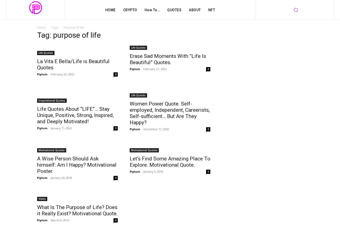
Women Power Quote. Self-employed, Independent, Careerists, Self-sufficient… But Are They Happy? (170, 113)
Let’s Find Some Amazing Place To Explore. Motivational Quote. (170, 162)
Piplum (42, 74)
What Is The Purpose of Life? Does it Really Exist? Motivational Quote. (77, 210)
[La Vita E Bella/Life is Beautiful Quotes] (77, 50)
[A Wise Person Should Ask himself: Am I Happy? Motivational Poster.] (77, 147)
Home (41, 27)
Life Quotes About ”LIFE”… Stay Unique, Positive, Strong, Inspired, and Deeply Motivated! (75, 115)
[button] (295, 10)
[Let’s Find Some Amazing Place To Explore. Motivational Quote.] (170, 147)
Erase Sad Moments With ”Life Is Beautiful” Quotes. (168, 59)
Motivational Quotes (52, 150)
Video (42, 199)
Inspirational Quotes (52, 100)
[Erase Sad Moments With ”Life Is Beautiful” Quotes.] (170, 47)
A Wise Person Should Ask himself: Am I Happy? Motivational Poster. (76, 165)
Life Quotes (46, 53)
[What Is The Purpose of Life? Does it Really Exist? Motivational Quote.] (77, 196)
